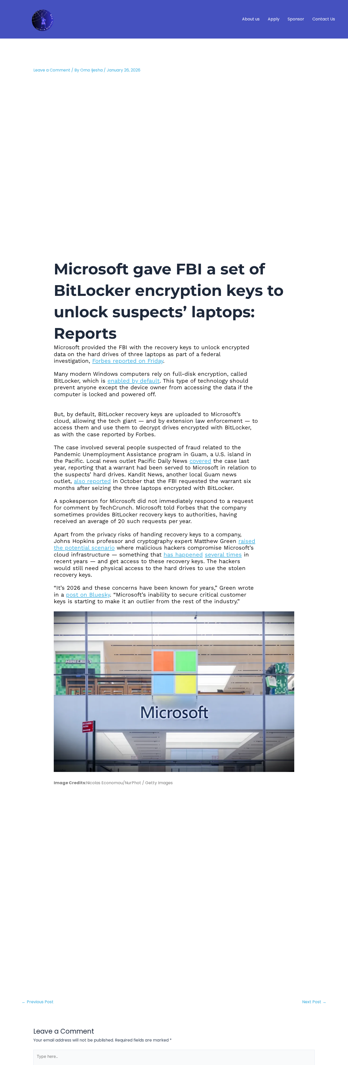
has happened (183, 554)
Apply (273, 19)
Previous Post (37, 1002)
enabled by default (133, 381)
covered (200, 461)
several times (223, 554)
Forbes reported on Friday (127, 361)
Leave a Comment (51, 70)
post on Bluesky (88, 594)
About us (251, 19)
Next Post (314, 1002)
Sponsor (296, 19)
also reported (92, 481)
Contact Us (323, 19)
